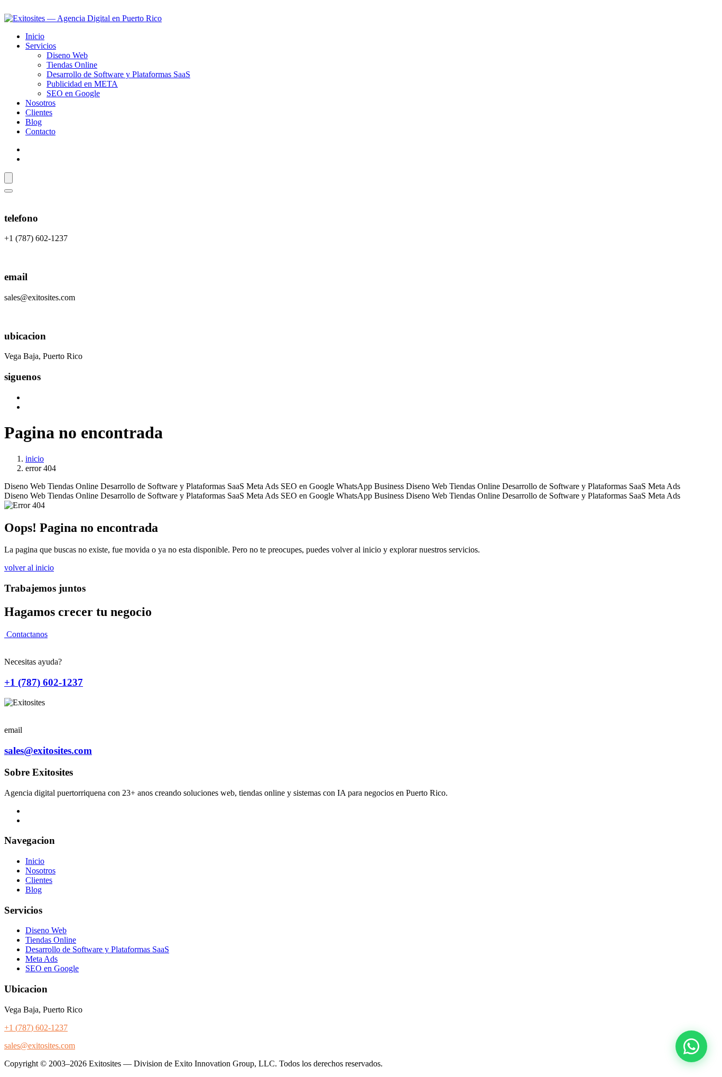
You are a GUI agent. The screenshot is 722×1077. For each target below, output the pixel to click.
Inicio (34, 36)
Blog (33, 121)
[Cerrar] (8, 190)
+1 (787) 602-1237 (43, 682)
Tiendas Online (72, 64)
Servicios (40, 45)
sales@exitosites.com (48, 750)
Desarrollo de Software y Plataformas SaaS (118, 74)
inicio (34, 458)
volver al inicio (29, 567)
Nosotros (40, 102)
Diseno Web (67, 55)
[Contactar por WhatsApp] (691, 1046)
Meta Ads (41, 958)
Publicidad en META (82, 83)
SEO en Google (73, 93)
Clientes (38, 112)
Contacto (40, 131)
